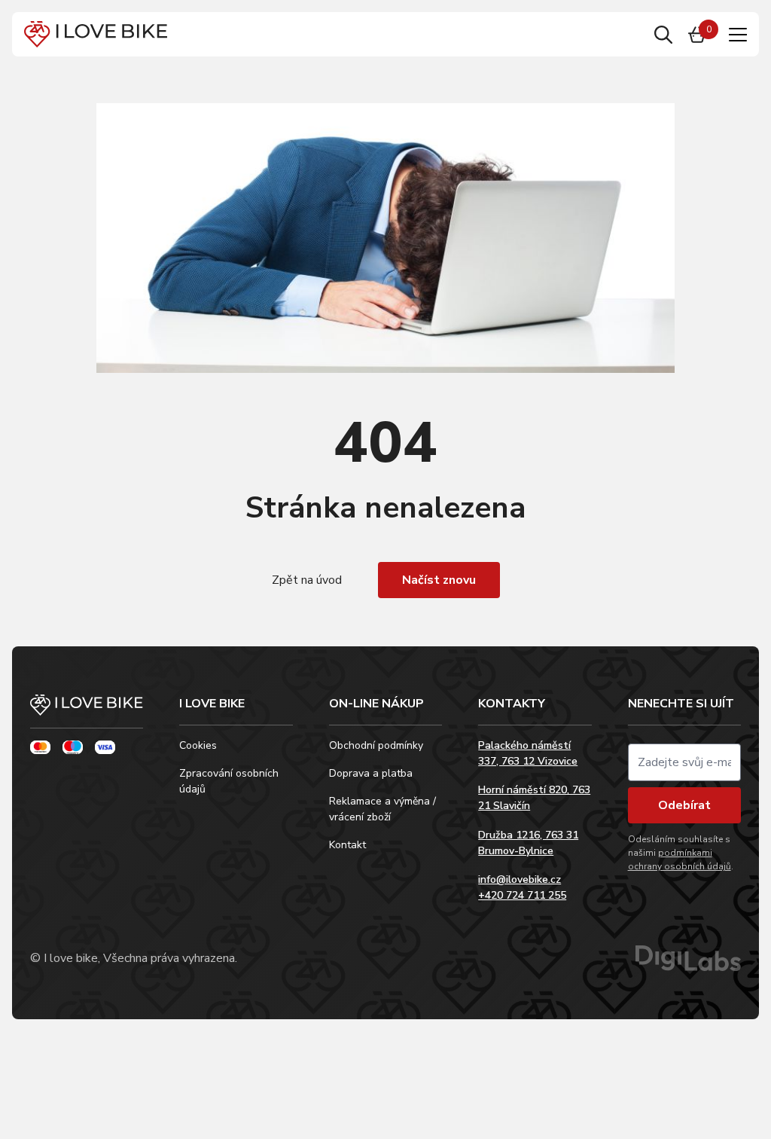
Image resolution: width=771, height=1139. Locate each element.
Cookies (198, 745)
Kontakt (347, 845)
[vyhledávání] (663, 35)
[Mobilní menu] (738, 34)
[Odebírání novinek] (684, 762)
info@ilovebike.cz (519, 879)
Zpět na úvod (307, 580)
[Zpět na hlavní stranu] (86, 711)
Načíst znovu (439, 580)
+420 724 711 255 (522, 895)
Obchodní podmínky (376, 745)
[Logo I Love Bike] (95, 34)
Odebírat (684, 805)
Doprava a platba (371, 773)
